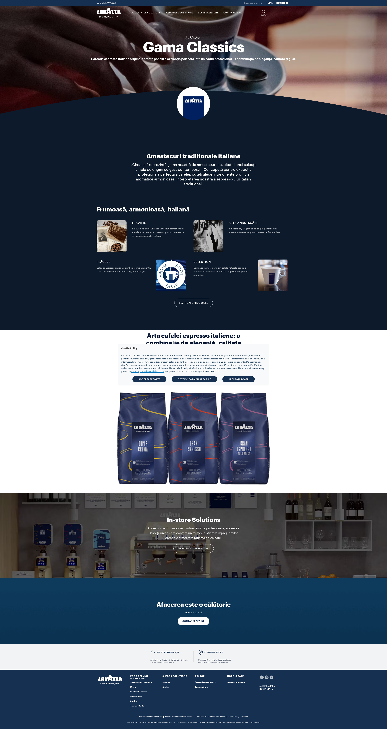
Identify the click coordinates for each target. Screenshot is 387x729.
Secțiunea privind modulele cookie (210, 717)
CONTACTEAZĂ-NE (193, 621)
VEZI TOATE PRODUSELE (193, 303)
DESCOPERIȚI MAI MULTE (193, 548)
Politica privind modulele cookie (178, 717)
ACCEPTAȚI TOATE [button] (149, 379)
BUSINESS (282, 3)
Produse (166, 682)
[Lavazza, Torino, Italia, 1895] (109, 13)
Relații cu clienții (167, 652)
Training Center (137, 706)
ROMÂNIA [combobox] (265, 689)
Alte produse (136, 696)
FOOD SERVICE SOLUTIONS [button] (145, 13)
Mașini (133, 687)
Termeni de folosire (236, 682)
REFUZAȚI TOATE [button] (238, 379)
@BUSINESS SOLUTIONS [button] (179, 13)
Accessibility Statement (238, 717)
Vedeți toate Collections (141, 682)
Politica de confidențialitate (150, 717)
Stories (133, 701)
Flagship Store (213, 652)
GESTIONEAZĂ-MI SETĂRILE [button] (194, 379)
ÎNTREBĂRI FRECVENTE (205, 682)
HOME (269, 3)
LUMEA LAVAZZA (106, 3)
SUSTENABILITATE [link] (208, 13)
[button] (264, 13)
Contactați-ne (201, 687)
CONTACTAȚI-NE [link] (232, 13)
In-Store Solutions (138, 692)
